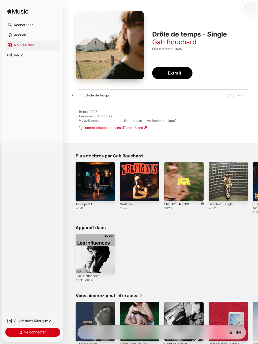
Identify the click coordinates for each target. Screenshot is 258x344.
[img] (17, 11)
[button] (33, 25)
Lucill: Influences (87, 276)
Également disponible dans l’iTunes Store (111, 128)
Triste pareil (84, 204)
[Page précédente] (70, 181)
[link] (109, 295)
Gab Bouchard (174, 42)
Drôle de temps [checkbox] (98, 95)
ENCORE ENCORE (177, 204)
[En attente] (231, 332)
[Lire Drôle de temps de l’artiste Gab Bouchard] (81, 95)
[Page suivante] (252, 181)
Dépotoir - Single (221, 204)
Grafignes (127, 204)
